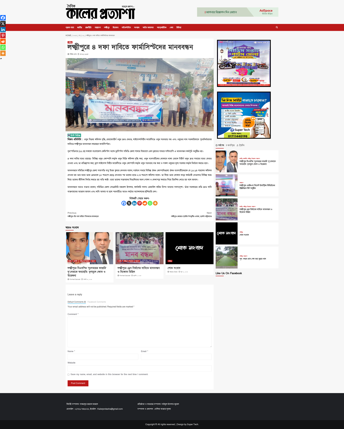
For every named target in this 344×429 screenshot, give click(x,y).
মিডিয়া (178, 27)
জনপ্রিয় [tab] (231, 145)
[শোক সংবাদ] (190, 248)
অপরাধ (136, 27)
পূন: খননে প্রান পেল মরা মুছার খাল (253, 258)
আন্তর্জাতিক (161, 27)
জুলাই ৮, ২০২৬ (137, 275)
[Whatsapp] (150, 203)
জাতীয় (79, 27)
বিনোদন (115, 27)
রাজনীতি (88, 27)
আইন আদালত (148, 27)
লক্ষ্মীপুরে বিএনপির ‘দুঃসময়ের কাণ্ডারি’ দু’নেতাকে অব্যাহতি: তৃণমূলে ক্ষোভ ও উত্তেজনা (87, 271)
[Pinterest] (139, 203)
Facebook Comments (97, 302)
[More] (155, 203)
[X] (129, 203)
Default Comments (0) (77, 302)
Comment (73, 314)
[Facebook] (123, 203)
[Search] (277, 27)
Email (144, 351)
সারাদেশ (98, 27)
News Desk (174, 272)
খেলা (171, 27)
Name (71, 351)
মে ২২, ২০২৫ (84, 54)
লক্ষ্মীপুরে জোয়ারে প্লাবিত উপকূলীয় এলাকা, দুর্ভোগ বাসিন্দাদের (191, 214)
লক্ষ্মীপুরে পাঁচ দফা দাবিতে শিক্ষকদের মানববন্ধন (83, 214)
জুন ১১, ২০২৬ (184, 272)
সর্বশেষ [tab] (221, 145)
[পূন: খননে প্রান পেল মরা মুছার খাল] (227, 257)
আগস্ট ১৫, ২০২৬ (87, 279)
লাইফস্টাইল (126, 27)
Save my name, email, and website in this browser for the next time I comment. (109, 374)
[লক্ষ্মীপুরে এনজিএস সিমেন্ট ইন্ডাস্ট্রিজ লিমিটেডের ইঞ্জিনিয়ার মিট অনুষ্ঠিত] (227, 185)
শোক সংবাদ (174, 268)
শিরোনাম (87, 261)
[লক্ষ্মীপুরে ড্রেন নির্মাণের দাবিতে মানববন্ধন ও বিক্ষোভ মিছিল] (140, 248)
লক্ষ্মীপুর (106, 27)
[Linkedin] (134, 203)
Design (180, 424)
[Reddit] (144, 203)
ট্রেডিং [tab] (241, 145)
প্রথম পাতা (70, 27)
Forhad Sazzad (75, 279)
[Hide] (1, 59)
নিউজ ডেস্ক (73, 54)
